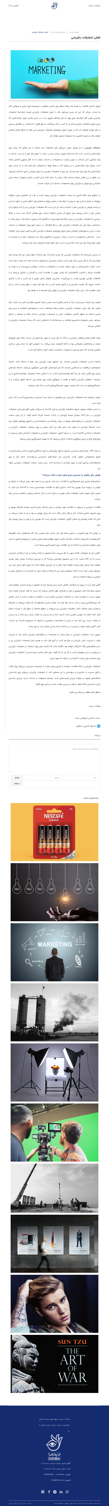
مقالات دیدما (94, 706)
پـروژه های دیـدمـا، (50, 1419)
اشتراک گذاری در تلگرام (86, 726)
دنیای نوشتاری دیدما (59, 32)
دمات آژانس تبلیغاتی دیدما (87, 718)
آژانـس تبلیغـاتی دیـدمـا (16, 1503)
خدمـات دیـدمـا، (64, 1419)
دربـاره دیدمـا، (51, 1425)
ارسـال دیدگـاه (17, 780)
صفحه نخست (74, 32)
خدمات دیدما (94, 5)
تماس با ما (13, 5)
